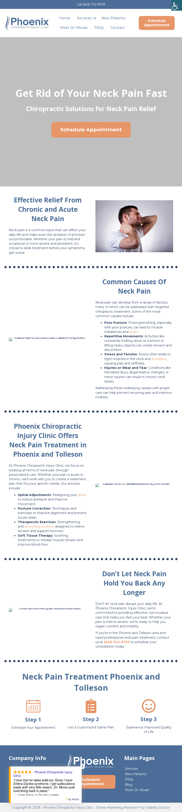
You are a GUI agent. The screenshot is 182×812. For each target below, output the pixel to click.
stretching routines (39, 526)
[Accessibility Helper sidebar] (176, 5)
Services (84, 18)
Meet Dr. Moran (74, 28)
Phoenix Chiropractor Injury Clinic (68, 808)
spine (82, 495)
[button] (94, 18)
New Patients (113, 18)
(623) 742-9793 (94, 4)
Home (64, 18)
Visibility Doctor (158, 808)
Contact (118, 28)
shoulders (158, 359)
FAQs (99, 28)
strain (133, 332)
